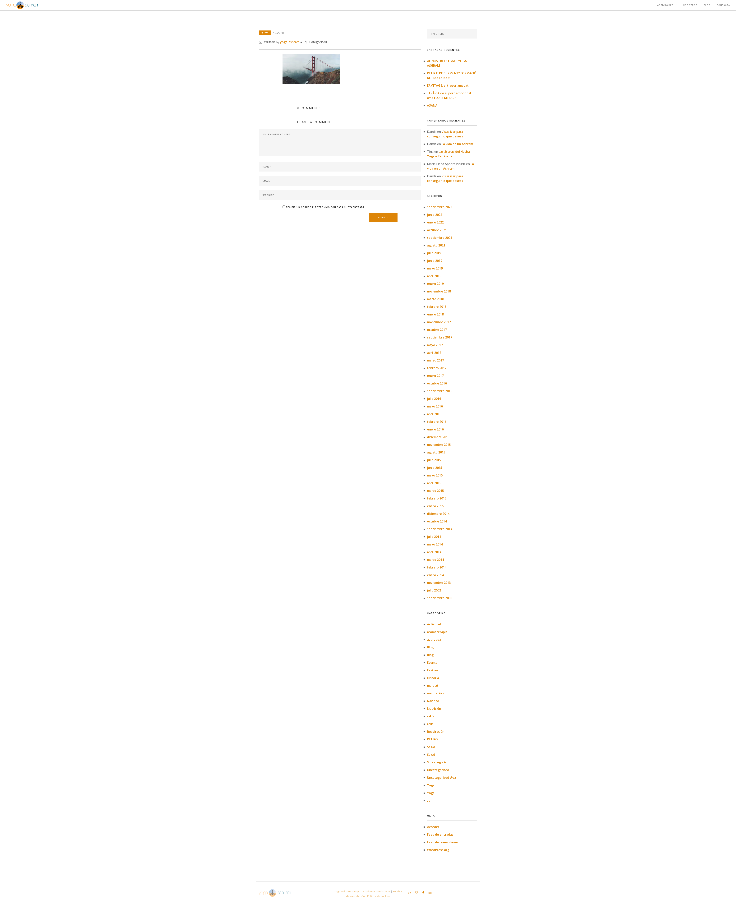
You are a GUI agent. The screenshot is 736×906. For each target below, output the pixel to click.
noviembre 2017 (439, 322)
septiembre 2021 (439, 238)
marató (432, 685)
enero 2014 (435, 575)
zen (429, 800)
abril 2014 (434, 552)
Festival (433, 670)
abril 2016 (434, 414)
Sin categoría (437, 762)
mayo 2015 (435, 475)
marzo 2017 (435, 360)
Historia (433, 678)
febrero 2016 (436, 422)
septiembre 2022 (439, 207)
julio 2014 (434, 537)
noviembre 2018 (439, 291)
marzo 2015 (435, 491)
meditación (435, 693)
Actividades (665, 5)
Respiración (435, 731)
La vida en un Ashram (457, 144)
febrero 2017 (436, 368)
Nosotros (690, 5)
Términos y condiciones (375, 891)
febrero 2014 (436, 567)
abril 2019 (434, 276)
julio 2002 (434, 590)
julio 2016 (434, 399)
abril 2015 (434, 483)
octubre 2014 (437, 521)
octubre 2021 (437, 230)
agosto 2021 (436, 245)
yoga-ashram (289, 42)
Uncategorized (438, 770)
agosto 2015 (436, 452)
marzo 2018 (435, 299)
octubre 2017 (437, 330)
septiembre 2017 (439, 337)
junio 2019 (434, 261)
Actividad (434, 624)
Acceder (433, 827)
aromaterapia (437, 632)
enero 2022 (435, 222)
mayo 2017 (435, 345)
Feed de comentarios (442, 842)
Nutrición (434, 708)
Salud (431, 747)
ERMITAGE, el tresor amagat (448, 85)
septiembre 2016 (439, 391)
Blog (707, 5)
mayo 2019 (435, 268)
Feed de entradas (440, 834)
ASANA (432, 105)
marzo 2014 (435, 560)
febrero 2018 (436, 307)
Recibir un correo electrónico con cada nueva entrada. (325, 207)
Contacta (723, 5)
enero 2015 (435, 506)
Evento (432, 662)
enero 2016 (435, 429)
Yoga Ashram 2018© (346, 891)
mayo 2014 (435, 544)
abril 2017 (434, 353)
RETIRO (432, 739)
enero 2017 (435, 376)
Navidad (433, 701)
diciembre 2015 (438, 437)
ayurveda (434, 639)
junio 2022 (434, 215)
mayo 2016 (435, 406)
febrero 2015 (436, 498)
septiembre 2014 (439, 529)
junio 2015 (434, 468)
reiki (430, 724)
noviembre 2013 (439, 583)
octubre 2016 (437, 383)
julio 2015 (434, 460)
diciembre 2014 (438, 514)
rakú (430, 716)
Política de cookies (378, 896)
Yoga (431, 785)
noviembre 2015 (439, 445)
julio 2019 (434, 253)
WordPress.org (438, 850)
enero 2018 (435, 314)
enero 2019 (435, 284)
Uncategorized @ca (441, 777)
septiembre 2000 (439, 598)
